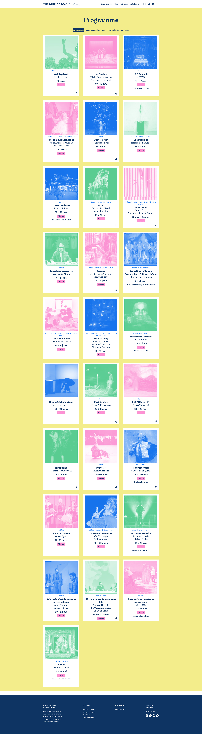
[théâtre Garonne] (63, 4)
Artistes (125, 30)
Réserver (61, 85)
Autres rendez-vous (95, 30)
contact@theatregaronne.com (53, 716)
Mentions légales (88, 717)
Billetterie (134, 4)
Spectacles (106, 4)
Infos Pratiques (121, 4)
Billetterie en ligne (89, 712)
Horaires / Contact (89, 709)
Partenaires (86, 714)
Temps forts (113, 30)
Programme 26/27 (120, 709)
